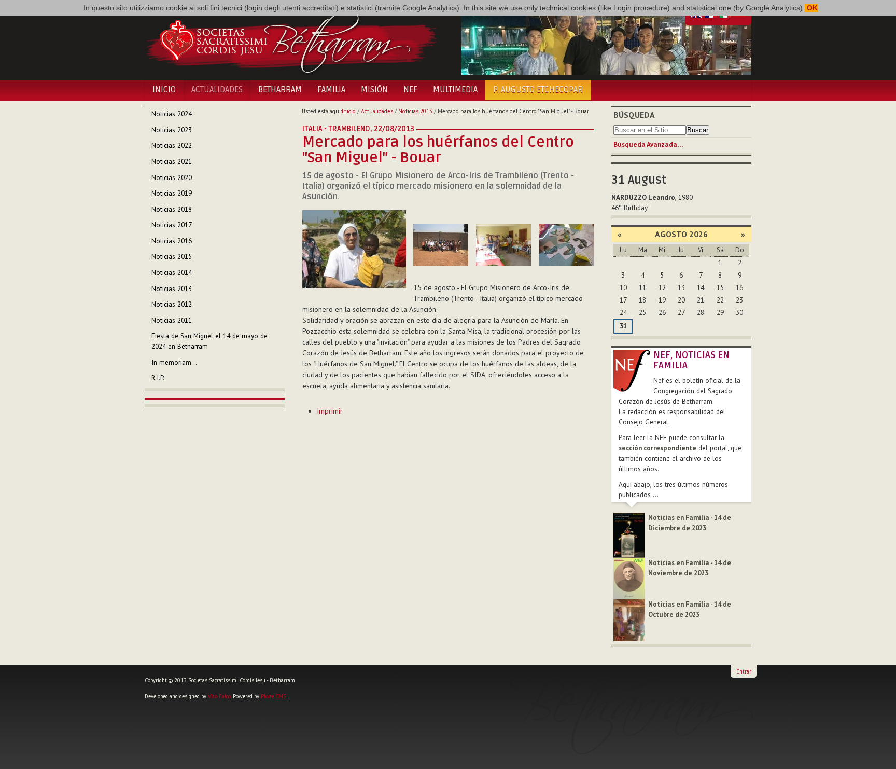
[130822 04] (566, 245)
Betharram (280, 90)
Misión (374, 90)
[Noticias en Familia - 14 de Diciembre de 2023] (629, 534)
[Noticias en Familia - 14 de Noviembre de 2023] (629, 577)
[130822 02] (440, 245)
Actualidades (217, 90)
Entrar (743, 671)
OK (811, 8)
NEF (410, 90)
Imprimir (330, 411)
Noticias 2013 (415, 111)
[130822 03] (503, 245)
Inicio (164, 90)
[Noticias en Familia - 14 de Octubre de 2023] (629, 619)
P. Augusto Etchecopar (538, 90)
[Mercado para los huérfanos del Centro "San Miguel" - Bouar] (354, 248)
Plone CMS (273, 696)
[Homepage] (291, 40)
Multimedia (455, 90)
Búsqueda (634, 114)
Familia (331, 90)
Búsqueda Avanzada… (648, 144)
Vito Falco (219, 696)
